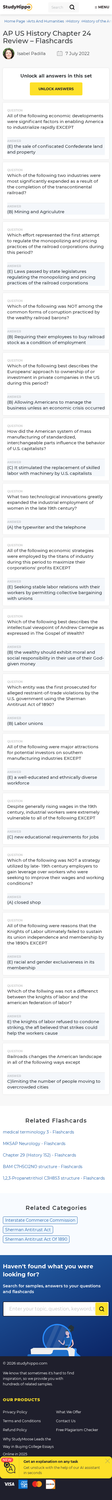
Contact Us (66, 1421)
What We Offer (68, 1412)
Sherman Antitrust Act (28, 1229)
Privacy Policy (15, 1412)
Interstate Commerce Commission (40, 1220)
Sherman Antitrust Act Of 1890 (36, 1239)
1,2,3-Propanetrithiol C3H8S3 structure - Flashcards (54, 1178)
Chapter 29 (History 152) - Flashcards (39, 1155)
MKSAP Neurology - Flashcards (34, 1143)
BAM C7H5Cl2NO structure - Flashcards (42, 1166)
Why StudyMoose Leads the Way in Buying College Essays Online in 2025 (28, 1446)
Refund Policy (15, 1430)
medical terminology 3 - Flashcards (38, 1132)
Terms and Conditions (22, 1421)
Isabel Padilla (31, 53)
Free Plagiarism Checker (77, 1430)
